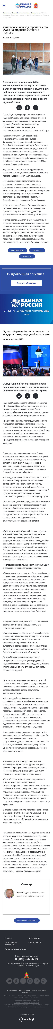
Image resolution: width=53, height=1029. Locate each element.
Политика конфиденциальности (26, 1002)
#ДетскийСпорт (17, 250)
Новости (34, 13)
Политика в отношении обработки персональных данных (26, 1004)
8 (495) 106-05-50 (26, 959)
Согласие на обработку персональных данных (26, 1007)
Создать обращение (26, 283)
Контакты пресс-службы (15, 949)
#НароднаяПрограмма (27, 920)
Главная (6, 13)
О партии (9, 938)
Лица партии (34, 938)
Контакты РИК (34, 942)
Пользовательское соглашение (26, 1000)
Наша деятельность (20, 13)
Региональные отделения (11, 943)
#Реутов (37, 250)
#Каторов (27, 256)
